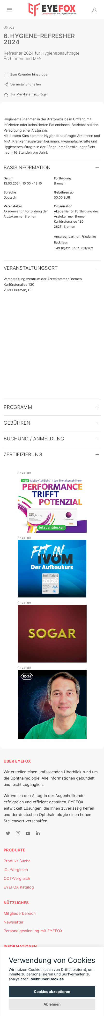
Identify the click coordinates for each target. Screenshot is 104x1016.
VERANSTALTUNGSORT (31, 268)
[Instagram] (18, 833)
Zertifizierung (23, 454)
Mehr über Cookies (47, 979)
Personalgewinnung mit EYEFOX (33, 930)
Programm (18, 407)
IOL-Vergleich (16, 869)
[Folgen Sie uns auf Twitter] (8, 833)
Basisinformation (27, 167)
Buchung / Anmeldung (34, 439)
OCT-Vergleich (17, 878)
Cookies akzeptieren (52, 991)
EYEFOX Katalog (19, 887)
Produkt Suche (17, 860)
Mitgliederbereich (20, 913)
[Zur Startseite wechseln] (52, 9)
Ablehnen (52, 1004)
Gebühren (17, 423)
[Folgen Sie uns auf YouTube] (27, 833)
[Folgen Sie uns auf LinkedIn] (37, 833)
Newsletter (13, 922)
